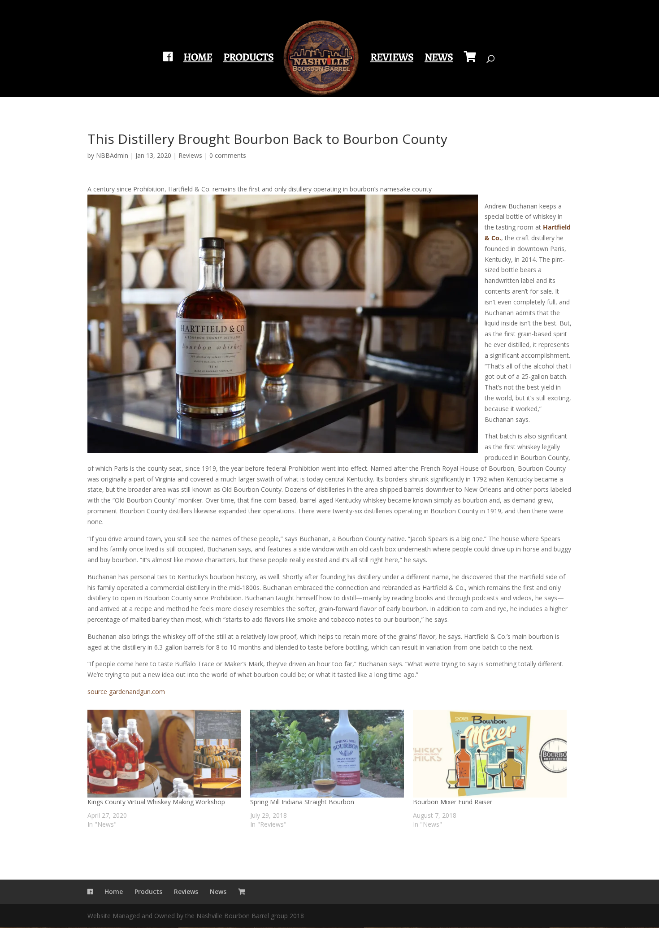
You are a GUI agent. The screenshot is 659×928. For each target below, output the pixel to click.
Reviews (391, 59)
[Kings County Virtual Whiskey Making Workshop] (164, 754)
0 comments (227, 155)
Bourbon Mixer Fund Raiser (452, 802)
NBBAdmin (112, 155)
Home (197, 59)
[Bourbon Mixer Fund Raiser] (490, 754)
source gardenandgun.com (126, 691)
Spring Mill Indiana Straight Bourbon (302, 802)
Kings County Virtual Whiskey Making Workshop (156, 802)
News (439, 59)
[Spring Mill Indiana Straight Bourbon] (327, 754)
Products (248, 59)
